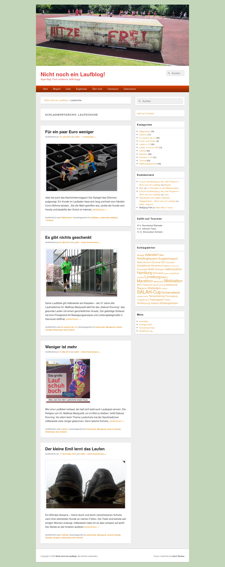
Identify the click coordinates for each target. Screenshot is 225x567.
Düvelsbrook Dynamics (149, 265)
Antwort (49, 220)
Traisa (167, 299)
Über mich (97, 88)
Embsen (166, 265)
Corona (155, 262)
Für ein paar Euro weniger (69, 131)
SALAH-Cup (149, 291)
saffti (77, 136)
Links (68, 88)
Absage (140, 255)
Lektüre (64, 429)
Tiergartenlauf (143, 299)
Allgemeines (66, 217)
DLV (163, 262)
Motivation (173, 281)
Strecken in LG (145, 157)
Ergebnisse (81, 88)
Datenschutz (130, 88)
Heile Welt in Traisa (164, 207)
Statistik (139, 296)
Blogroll (56, 88)
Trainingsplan (156, 299)
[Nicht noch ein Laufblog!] (112, 65)
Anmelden (143, 321)
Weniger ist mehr (61, 347)
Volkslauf (155, 303)
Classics (143, 134)
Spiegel (114, 217)
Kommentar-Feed (146, 327)
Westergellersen (169, 303)
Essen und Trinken (147, 141)
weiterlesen (99, 209)
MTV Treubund (144, 284)
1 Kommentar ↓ (89, 136)
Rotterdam (154, 288)
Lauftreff (140, 277)
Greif (151, 269)
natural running (113, 429)
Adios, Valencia (146, 204)
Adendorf (152, 254)
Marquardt (110, 327)
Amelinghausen (147, 258)
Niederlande (172, 284)
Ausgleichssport (168, 258)
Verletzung (143, 303)
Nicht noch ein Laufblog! (73, 74)
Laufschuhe (104, 217)
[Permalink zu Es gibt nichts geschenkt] (81, 299)
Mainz (164, 277)
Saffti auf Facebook (145, 113)
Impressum (113, 88)
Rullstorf (164, 288)
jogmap (166, 273)
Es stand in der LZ (69, 327)
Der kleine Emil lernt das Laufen (75, 449)
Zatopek (56, 537)
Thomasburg (171, 296)
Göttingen (159, 269)
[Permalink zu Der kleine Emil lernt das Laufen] (85, 511)
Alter (161, 255)
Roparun (142, 288)
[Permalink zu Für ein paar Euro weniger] (81, 193)
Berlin (140, 262)
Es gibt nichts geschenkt (68, 237)
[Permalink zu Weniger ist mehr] (68, 405)
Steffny (145, 296)
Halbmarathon (173, 269)
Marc (141, 188)
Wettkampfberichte (147, 163)
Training (64, 534)
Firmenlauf (142, 269)
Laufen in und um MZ (148, 147)
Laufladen (94, 217)
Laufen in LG (144, 144)
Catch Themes (178, 556)
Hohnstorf (157, 273)
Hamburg (144, 272)
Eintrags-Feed (145, 324)
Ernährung (174, 266)
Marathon (143, 154)
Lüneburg (152, 276)
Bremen (147, 262)
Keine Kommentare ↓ (90, 242)
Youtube (48, 537)
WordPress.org (145, 330)
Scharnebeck (171, 292)
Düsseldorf (170, 262)
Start (45, 88)
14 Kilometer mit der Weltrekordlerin (163, 188)
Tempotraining (157, 296)
